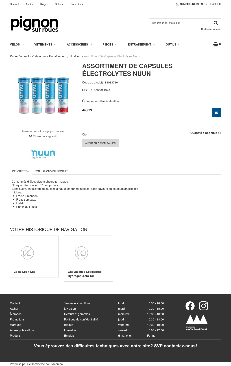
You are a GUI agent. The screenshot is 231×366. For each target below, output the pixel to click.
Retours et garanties (77, 314)
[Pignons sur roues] (34, 23)
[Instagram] (203, 305)
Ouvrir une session (193, 4)
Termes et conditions (77, 303)
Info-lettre (70, 330)
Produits (15, 335)
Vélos (15, 44)
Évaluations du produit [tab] (51, 171)
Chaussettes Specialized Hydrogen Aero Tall (85, 274)
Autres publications (22, 330)
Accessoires (77, 44)
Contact (14, 4)
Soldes (59, 4)
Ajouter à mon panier (100, 143)
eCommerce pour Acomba (46, 364)
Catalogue (39, 56)
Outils (171, 44)
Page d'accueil (19, 56)
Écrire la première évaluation (100, 101)
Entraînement (139, 44)
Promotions (76, 4)
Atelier (29, 4)
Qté (84, 134)
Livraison (70, 308)
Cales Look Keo (25, 272)
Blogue (44, 4)
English (215, 4)
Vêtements (43, 44)
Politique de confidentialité (81, 319)
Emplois (69, 335)
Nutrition (75, 56)
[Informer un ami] (216, 112)
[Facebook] (190, 305)
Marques (15, 325)
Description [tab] (20, 171)
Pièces (108, 44)
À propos (15, 314)
